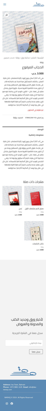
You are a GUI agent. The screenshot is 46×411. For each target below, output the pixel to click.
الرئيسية (40, 58)
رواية (18, 58)
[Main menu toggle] (5, 4)
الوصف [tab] (40, 129)
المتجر (33, 58)
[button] (6, 15)
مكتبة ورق (25, 58)
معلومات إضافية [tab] (36, 135)
